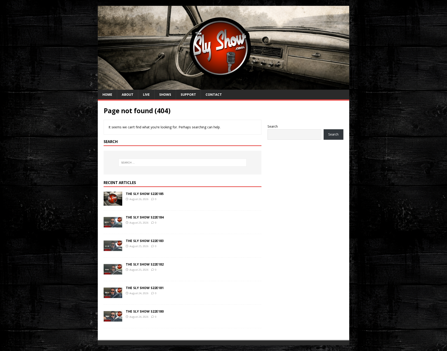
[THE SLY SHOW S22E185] (113, 203)
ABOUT (127, 94)
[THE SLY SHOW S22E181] (113, 297)
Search (273, 126)
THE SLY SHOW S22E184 (145, 217)
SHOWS (165, 94)
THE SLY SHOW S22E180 (145, 311)
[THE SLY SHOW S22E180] (113, 320)
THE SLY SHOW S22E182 (145, 264)
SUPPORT (188, 94)
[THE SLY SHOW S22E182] (113, 273)
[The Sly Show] (223, 87)
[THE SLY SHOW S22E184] (113, 226)
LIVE (146, 94)
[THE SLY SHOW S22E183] (113, 250)
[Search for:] (183, 163)
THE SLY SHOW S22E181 (145, 288)
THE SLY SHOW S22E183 (145, 241)
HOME (107, 94)
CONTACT (214, 94)
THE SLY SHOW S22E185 (145, 193)
